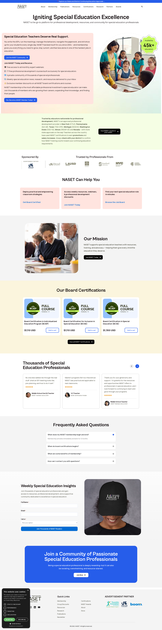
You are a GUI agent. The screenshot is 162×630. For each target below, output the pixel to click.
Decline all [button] (22, 619)
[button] (142, 6)
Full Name (25, 502)
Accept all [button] (9, 619)
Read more (17, 600)
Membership (52, 7)
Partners (109, 7)
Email (23, 511)
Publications (64, 7)
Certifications (88, 7)
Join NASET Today (72, 205)
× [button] (28, 590)
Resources (76, 7)
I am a (23, 519)
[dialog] (16, 608)
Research (100, 7)
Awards (118, 7)
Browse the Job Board (115, 202)
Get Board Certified (31, 202)
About (43, 7)
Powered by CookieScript (16, 626)
